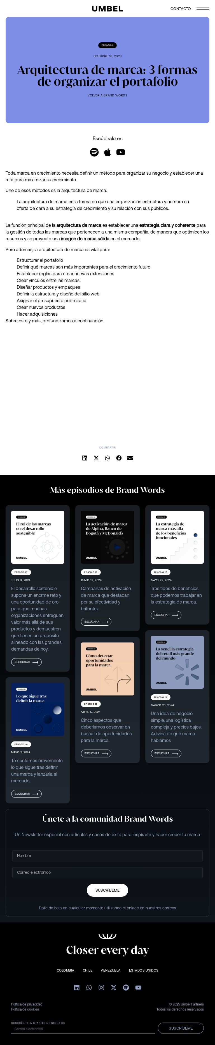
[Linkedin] (77, 987)
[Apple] (107, 152)
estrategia (149, 225)
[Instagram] (101, 987)
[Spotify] (94, 152)
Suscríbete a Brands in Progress (38, 1023)
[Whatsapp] (89, 987)
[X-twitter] (114, 987)
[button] (85, 458)
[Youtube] (120, 152)
